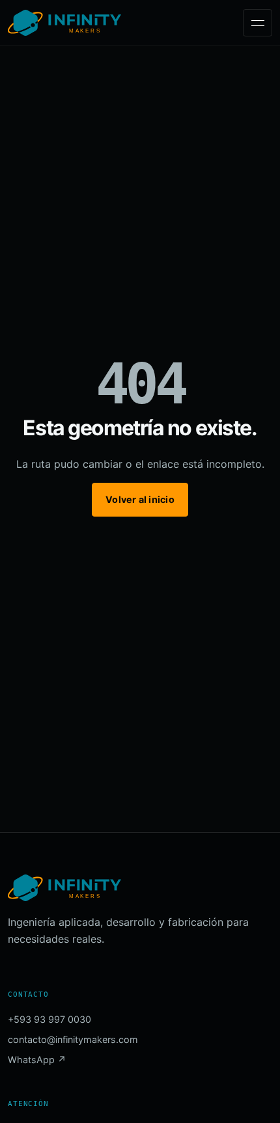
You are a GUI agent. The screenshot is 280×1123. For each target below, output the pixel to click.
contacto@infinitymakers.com (73, 1039)
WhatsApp (37, 1059)
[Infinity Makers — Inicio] (64, 23)
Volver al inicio (139, 499)
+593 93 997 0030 (49, 1019)
